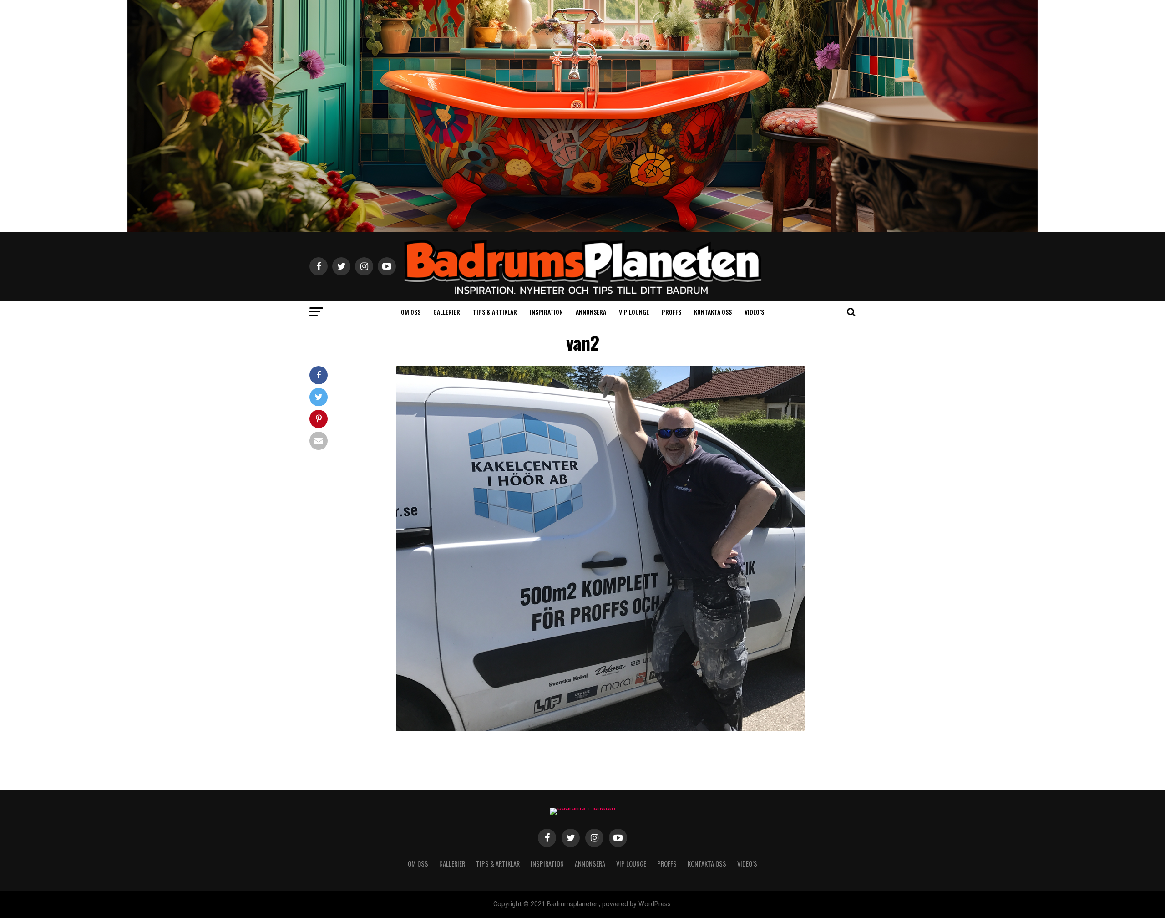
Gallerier (446, 311)
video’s (754, 311)
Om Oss (410, 311)
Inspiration (546, 311)
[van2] (600, 728)
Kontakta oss (713, 311)
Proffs (671, 311)
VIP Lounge (634, 311)
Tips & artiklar (495, 311)
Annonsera (591, 311)
